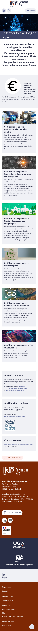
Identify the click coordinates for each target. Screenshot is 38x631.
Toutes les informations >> (15, 390)
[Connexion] (4, 10)
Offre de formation (15, 458)
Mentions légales (8, 609)
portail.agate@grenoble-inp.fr (14, 416)
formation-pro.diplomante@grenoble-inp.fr (18, 445)
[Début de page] (32, 626)
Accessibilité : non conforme (12, 616)
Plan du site (6, 625)
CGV (3, 613)
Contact (5, 591)
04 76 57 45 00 (15, 513)
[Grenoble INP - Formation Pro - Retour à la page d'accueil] (19, 4)
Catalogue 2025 (8, 600)
